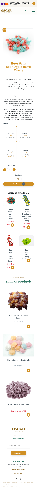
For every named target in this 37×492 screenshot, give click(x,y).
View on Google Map (18, 469)
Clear (18, 162)
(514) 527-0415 (18, 473)
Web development (9, 487)
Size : (5, 124)
